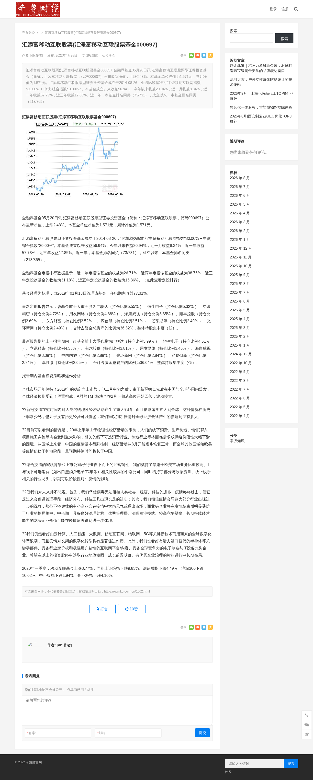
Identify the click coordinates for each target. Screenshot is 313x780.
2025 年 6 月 (240, 301)
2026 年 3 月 (240, 222)
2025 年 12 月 (241, 248)
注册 (285, 9)
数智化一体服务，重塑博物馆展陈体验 (261, 107)
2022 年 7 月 (240, 389)
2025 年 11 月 (240, 257)
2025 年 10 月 (241, 266)
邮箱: (101, 733)
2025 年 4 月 (240, 319)
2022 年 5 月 (240, 407)
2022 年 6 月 (240, 398)
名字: (31, 733)
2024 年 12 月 (241, 354)
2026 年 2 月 (240, 231)
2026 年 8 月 (240, 178)
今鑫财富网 (34, 762)
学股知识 (237, 441)
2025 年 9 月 (240, 275)
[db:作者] (37, 55)
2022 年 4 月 (240, 416)
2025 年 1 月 (240, 345)
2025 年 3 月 (240, 328)
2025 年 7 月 (240, 292)
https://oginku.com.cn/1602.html (127, 591)
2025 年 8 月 (240, 283)
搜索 (233, 31)
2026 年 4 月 (240, 213)
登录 (273, 9)
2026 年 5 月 (240, 204)
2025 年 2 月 (240, 336)
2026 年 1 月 (240, 239)
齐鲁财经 (28, 33)
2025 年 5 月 (240, 310)
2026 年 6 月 (240, 195)
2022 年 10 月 (241, 363)
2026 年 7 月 (240, 187)
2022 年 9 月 (240, 372)
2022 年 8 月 (240, 380)
